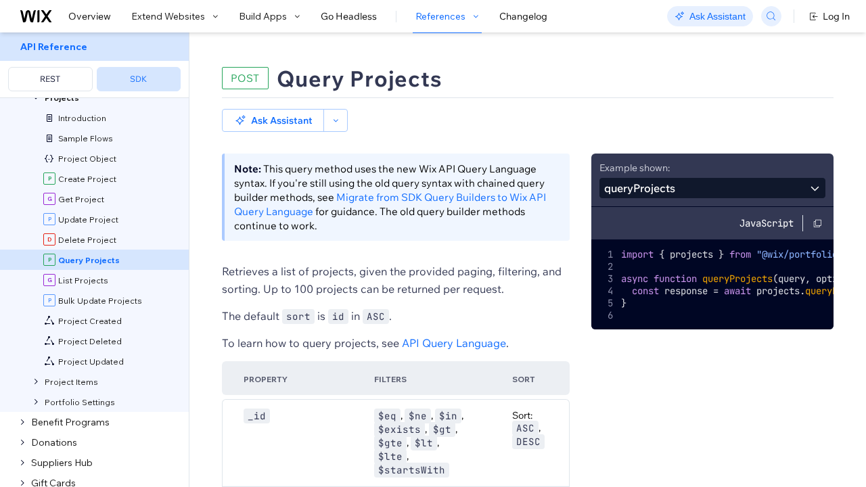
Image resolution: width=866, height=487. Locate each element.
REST (50, 79)
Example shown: (634, 168)
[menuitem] (94, 65)
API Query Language (454, 343)
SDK (138, 79)
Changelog (523, 16)
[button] (273, 120)
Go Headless (349, 16)
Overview (89, 16)
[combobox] (712, 188)
